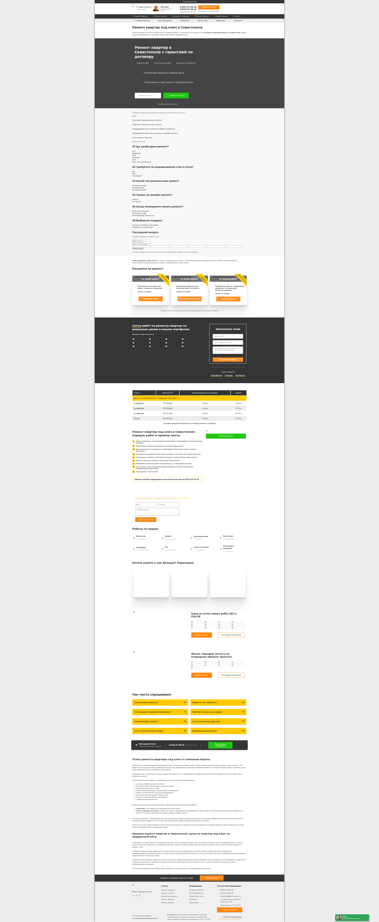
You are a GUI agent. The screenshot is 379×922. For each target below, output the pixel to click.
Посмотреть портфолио (231, 635)
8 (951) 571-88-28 (188, 7)
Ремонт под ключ (196, 896)
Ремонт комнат (160, 16)
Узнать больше (228, 299)
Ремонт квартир (141, 16)
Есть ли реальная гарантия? (206, 721)
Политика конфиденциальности (145, 918)
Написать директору (232, 917)
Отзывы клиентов (142, 20)
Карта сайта (194, 903)
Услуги (237, 16)
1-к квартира (138, 403)
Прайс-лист (221, 20)
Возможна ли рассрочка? (204, 731)
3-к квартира (138, 413)
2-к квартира (138, 408)
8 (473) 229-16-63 (191, 479)
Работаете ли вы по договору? (207, 712)
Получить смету (151, 299)
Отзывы (229, 375)
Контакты (238, 20)
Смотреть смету (226, 436)
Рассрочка (185, 20)
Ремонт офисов (202, 16)
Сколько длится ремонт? (146, 702)
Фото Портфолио (165, 20)
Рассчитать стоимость (189, 299)
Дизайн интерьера (181, 16)
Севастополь (144, 8)
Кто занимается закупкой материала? (152, 712)
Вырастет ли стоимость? (204, 702)
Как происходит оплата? (146, 721)
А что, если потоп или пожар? (148, 731)
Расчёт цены (202, 20)
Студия (136, 418)
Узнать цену (212, 878)
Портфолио (216, 375)
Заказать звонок (209, 7)
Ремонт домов (222, 16)
